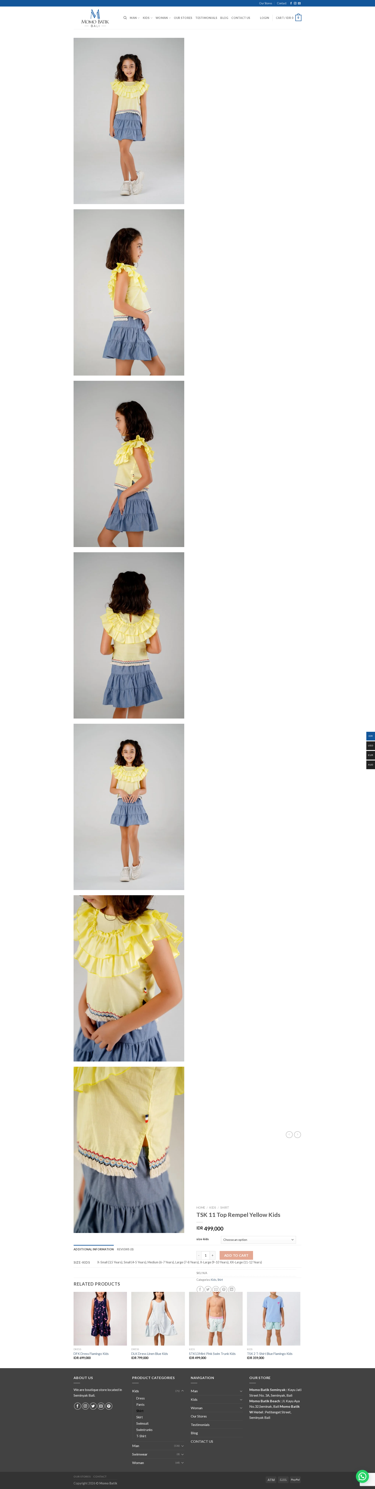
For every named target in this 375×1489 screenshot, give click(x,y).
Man (133, 18)
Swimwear (140, 1454)
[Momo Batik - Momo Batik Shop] (95, 17)
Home (200, 1207)
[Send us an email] (299, 3)
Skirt (139, 1417)
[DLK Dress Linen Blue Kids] (158, 1319)
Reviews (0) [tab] (125, 1249)
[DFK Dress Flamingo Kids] (100, 1319)
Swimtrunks (144, 1430)
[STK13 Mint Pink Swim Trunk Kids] (216, 1319)
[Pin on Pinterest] (223, 1289)
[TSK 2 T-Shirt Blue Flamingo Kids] (274, 1319)
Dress (140, 1398)
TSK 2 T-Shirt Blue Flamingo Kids (270, 1354)
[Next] (300, 1329)
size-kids (202, 1239)
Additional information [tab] (94, 1249)
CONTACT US (240, 18)
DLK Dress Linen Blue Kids (149, 1354)
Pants (140, 1404)
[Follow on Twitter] (93, 1406)
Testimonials (206, 18)
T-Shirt (141, 1436)
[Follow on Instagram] (295, 3)
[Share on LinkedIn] (231, 1289)
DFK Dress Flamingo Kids (91, 1354)
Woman (162, 18)
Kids (146, 18)
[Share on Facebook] (200, 1289)
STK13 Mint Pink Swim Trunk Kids (212, 1354)
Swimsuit (142, 1423)
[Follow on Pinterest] (108, 1406)
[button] (362, 1476)
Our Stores (265, 3)
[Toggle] (182, 1391)
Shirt (224, 1207)
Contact (281, 3)
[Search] (125, 18)
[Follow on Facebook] (291, 3)
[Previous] (74, 1329)
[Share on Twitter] (208, 1289)
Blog (224, 18)
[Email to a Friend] (215, 1289)
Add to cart (236, 1255)
